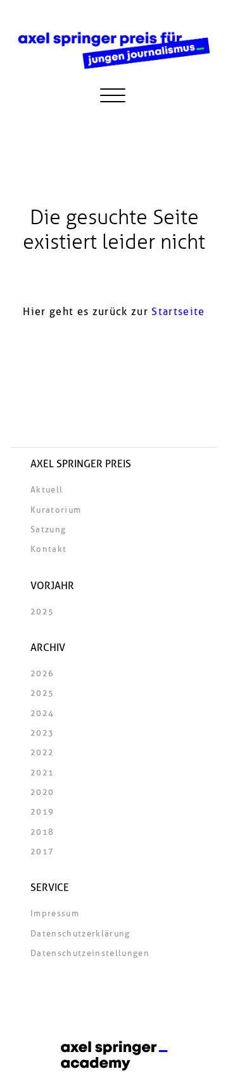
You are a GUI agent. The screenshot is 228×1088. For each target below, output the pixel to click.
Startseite (178, 312)
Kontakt (48, 549)
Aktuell (46, 490)
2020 (42, 792)
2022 (42, 753)
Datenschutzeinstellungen (89, 953)
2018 (42, 832)
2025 (42, 612)
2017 (42, 852)
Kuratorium (55, 510)
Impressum (54, 914)
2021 (42, 773)
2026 (42, 674)
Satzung (48, 530)
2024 (42, 713)
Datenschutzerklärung (80, 934)
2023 (42, 733)
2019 (42, 812)
